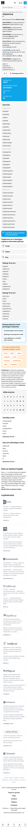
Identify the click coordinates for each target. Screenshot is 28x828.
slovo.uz (22, 777)
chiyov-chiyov (6, 304)
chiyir (4, 281)
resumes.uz (23, 780)
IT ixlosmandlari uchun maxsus (13, 330)
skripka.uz (16, 777)
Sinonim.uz (6, 24)
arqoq (4, 431)
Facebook (14, 799)
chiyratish (5, 319)
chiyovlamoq (6, 306)
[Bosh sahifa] (7, 2)
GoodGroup (13, 813)
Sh (20, 410)
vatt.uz (11, 780)
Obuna (6, 813)
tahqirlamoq (17, 361)
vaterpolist (6, 453)
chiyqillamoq (6, 311)
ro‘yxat (19, 353)
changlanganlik (7, 421)
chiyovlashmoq (6, 309)
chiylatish (5, 266)
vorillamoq (13, 364)
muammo (7, 361)
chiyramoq (5, 316)
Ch (23, 410)
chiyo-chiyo (5, 296)
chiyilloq (4, 284)
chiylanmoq (5, 269)
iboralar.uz (16, 780)
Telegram (14, 802)
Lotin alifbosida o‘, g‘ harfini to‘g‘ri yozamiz (12, 339)
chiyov (4, 301)
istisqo (4, 426)
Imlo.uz (3, 385)
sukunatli (5, 423)
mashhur (5, 451)
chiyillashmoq (6, 286)
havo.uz (14, 782)
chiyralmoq (5, 314)
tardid (4, 433)
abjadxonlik (6, 446)
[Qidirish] (25, 7)
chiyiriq (4, 279)
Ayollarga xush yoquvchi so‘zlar (13, 334)
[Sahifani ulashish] (25, 2)
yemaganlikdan (7, 428)
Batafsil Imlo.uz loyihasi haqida (11, 489)
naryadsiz (7, 357)
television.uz (5, 780)
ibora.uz (6, 777)
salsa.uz (11, 777)
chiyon (4, 299)
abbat (4, 456)
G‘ (17, 410)
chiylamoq (5, 276)
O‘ (14, 410)
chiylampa (5, 274)
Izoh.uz (11, 36)
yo (3, 458)
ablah (4, 448)
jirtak (12, 353)
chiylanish (5, 271)
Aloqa (14, 796)
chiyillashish (6, 289)
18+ (23, 813)
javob (14, 357)
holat (5, 364)
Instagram (14, 805)
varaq (5, 353)
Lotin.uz (10, 29)
